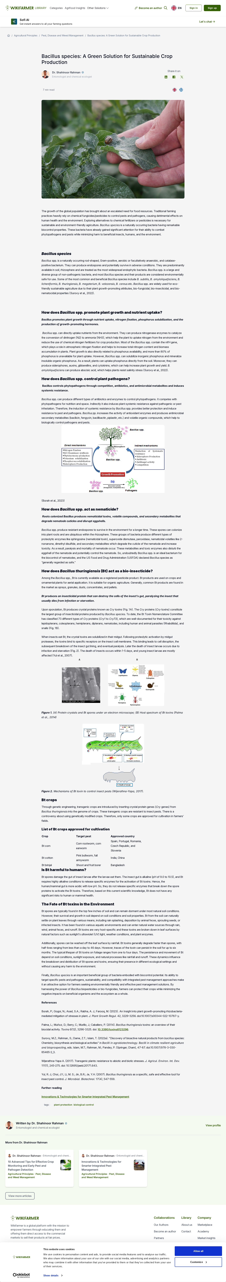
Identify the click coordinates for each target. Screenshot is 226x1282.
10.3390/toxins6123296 (113, 1029)
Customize (196, 1261)
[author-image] (9, 1125)
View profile (213, 1125)
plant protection (63, 1104)
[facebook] (174, 77)
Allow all (198, 1251)
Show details (50, 1275)
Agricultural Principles (25, 35)
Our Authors (161, 1224)
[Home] (8, 35)
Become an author (150, 8)
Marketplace (205, 1224)
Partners (159, 1238)
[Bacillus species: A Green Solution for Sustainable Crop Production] (175, 90)
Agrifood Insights (75, 8)
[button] (176, 8)
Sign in (194, 7)
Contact (186, 1231)
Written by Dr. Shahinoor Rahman (40, 1123)
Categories (56, 8)
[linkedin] (166, 77)
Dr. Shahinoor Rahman (66, 72)
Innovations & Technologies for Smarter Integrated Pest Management (85, 1096)
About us (186, 1224)
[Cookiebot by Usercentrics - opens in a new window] (21, 1275)
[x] (181, 77)
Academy (203, 1231)
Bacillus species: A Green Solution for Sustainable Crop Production (124, 35)
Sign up (212, 7)
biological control (84, 1104)
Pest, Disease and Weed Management (62, 35)
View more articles (20, 1196)
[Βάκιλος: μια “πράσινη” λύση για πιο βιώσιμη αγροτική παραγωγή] (181, 90)
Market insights (206, 1238)
